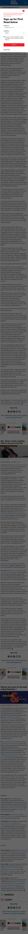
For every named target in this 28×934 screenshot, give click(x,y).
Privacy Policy (7, 49)
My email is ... (7, 25)
